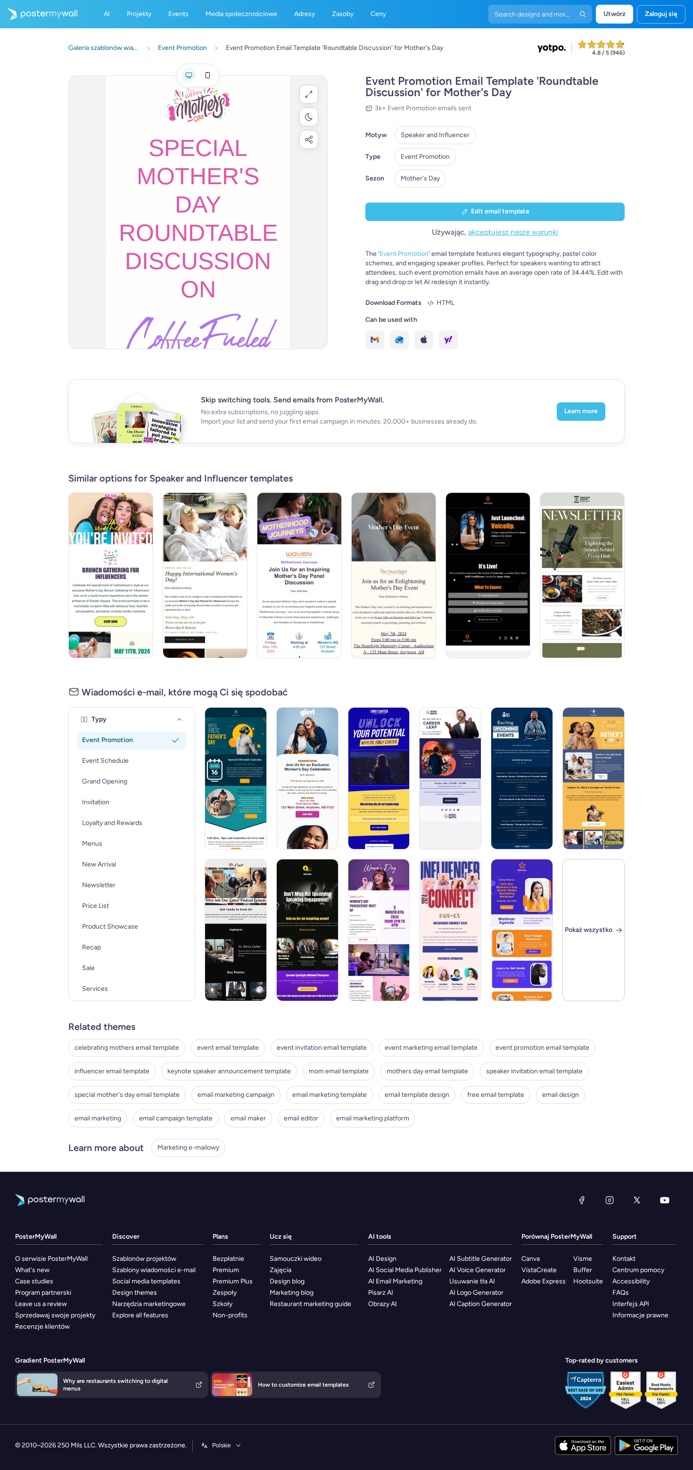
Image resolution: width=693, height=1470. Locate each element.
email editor (301, 1118)
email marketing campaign (236, 1095)
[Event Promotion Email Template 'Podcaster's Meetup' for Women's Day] (379, 930)
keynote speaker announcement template (229, 1071)
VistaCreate (539, 1270)
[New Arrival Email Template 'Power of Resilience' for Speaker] (236, 930)
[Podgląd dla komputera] (188, 75)
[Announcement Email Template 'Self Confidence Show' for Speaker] (488, 575)
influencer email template (111, 1071)
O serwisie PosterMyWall (51, 1259)
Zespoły (225, 1293)
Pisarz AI (380, 1293)
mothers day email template (427, 1071)
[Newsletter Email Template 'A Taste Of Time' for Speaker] (582, 575)
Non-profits (230, 1315)
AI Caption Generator (480, 1304)
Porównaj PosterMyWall (556, 1237)
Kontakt (623, 1259)
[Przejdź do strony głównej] (38, 14)
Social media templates (146, 1281)
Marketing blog (292, 1293)
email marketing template (329, 1095)
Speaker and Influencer (435, 135)
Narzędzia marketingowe (149, 1304)
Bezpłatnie (228, 1259)
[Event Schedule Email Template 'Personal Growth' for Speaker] (522, 778)
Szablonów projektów (144, 1259)
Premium (226, 1270)
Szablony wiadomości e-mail (154, 1270)
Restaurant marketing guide (310, 1304)
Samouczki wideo (296, 1259)
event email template (228, 1048)
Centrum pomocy (638, 1270)
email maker (248, 1118)
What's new (32, 1270)
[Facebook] (581, 1200)
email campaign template (176, 1118)
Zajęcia (280, 1270)
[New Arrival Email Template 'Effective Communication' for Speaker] (307, 930)
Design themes (134, 1293)
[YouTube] (664, 1200)
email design (560, 1095)
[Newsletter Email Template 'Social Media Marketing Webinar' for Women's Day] (522, 930)
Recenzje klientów (42, 1327)
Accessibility (631, 1281)
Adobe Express (543, 1281)
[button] (308, 94)
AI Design (382, 1259)
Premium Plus (233, 1281)
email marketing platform (372, 1118)
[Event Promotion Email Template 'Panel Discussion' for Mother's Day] (299, 575)
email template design (417, 1095)
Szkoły (222, 1304)
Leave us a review (41, 1304)
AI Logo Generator (476, 1293)
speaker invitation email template (534, 1071)
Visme (582, 1259)
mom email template (339, 1071)
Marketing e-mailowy (188, 1147)
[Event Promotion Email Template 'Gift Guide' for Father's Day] (236, 778)
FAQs (620, 1293)
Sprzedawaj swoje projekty (55, 1315)
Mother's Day (420, 178)
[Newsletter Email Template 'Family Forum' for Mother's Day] (593, 778)
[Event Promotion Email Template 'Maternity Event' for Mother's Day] (393, 575)
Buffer (582, 1270)
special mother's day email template (127, 1095)
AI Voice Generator (477, 1270)
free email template (495, 1095)
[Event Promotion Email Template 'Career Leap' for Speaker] (450, 778)
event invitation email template (322, 1048)
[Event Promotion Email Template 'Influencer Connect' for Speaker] (450, 930)
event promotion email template (542, 1048)
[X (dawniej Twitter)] (636, 1200)
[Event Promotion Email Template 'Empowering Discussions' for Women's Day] (307, 778)
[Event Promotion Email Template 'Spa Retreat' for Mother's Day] (205, 575)
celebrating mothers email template (126, 1048)
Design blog (287, 1281)
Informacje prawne (640, 1315)
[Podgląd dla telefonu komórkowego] (207, 75)
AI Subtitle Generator (480, 1259)
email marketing (97, 1118)
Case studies (34, 1281)
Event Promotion (425, 157)
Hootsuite (588, 1281)
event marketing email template (431, 1048)
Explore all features (140, 1315)
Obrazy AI (382, 1304)
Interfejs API (630, 1304)
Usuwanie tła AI (472, 1281)
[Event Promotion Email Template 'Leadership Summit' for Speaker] (379, 778)
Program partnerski (43, 1293)
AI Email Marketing (395, 1281)
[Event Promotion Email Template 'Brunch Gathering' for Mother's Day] (110, 575)
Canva (530, 1259)
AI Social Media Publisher (405, 1270)
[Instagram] (609, 1200)
